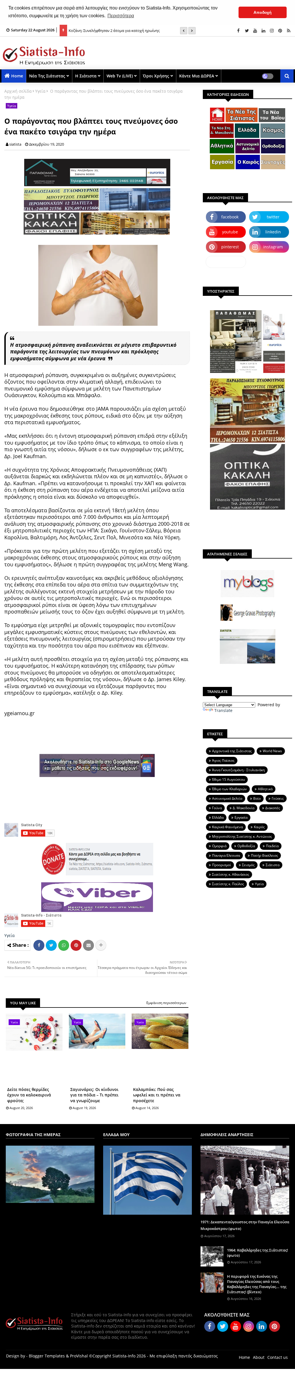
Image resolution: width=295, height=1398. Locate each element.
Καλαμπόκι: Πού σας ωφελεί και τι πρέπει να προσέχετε (156, 1095)
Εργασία (241, 817)
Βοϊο (257, 798)
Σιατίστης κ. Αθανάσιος (230, 874)
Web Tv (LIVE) (120, 76)
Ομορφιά (219, 845)
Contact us (277, 1357)
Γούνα (217, 807)
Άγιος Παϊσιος (223, 760)
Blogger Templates (47, 1356)
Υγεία (40, 91)
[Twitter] (51, 945)
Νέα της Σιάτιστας (47, 76)
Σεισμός (248, 864)
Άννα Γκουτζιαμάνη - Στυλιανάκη (238, 769)
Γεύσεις (278, 798)
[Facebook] (38, 945)
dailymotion (226, 261)
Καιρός (259, 826)
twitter (273, 217)
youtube (230, 232)
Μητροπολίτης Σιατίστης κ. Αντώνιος (242, 836)
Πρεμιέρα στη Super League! (93, 30)
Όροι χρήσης (156, 76)
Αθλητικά (265, 788)
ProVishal (79, 1356)
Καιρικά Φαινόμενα (227, 826)
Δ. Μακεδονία (243, 807)
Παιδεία (272, 845)
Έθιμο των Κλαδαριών (229, 788)
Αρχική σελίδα (18, 91)
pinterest (230, 246)
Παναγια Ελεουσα (226, 855)
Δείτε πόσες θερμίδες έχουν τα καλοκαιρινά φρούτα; (29, 1095)
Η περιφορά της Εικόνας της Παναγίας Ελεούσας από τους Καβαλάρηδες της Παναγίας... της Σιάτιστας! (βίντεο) (256, 1284)
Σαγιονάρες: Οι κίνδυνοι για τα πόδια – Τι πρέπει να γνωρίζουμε (94, 1095)
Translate (223, 710)
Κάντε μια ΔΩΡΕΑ (196, 76)
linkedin (273, 232)
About (258, 1357)
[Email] (88, 945)
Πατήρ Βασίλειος (264, 855)
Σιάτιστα (272, 864)
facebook (230, 217)
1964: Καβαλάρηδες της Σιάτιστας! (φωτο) (257, 1252)
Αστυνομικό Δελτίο (227, 798)
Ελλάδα (218, 817)
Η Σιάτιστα (86, 76)
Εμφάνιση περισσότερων (166, 1002)
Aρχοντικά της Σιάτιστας (232, 750)
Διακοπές (272, 807)
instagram (273, 246)
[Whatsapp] (63, 945)
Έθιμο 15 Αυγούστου (228, 779)
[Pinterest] (76, 945)
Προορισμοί (221, 864)
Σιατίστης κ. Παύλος (228, 883)
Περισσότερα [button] (120, 15)
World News (272, 750)
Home (17, 76)
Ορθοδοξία (246, 845)
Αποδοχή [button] (263, 12)
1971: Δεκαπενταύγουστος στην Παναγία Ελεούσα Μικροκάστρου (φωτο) (245, 1225)
